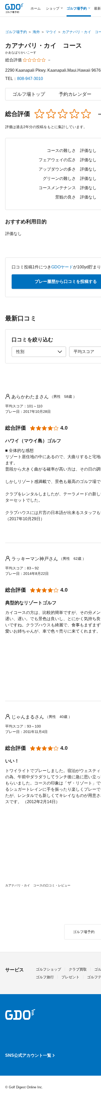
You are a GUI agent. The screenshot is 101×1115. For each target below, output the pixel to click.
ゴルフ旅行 (45, 977)
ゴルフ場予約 (16, 32)
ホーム (36, 8)
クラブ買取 (78, 969)
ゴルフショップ (48, 969)
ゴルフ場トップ (28, 94)
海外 (36, 32)
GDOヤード (62, 267)
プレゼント (70, 977)
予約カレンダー (75, 94)
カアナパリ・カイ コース (43, 45)
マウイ (51, 32)
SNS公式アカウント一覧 (28, 1055)
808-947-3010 (30, 78)
